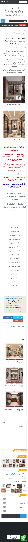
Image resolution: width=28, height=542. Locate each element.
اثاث (24, 499)
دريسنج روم (22, 503)
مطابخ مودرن (22, 507)
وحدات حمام (22, 510)
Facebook (7, 317)
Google (16, 320)
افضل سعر (14, 8)
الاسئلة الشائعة (23, 25)
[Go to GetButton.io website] (24, 540)
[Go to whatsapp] (24, 536)
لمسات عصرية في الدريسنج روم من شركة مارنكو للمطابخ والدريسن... (14, 386)
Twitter (17, 317)
